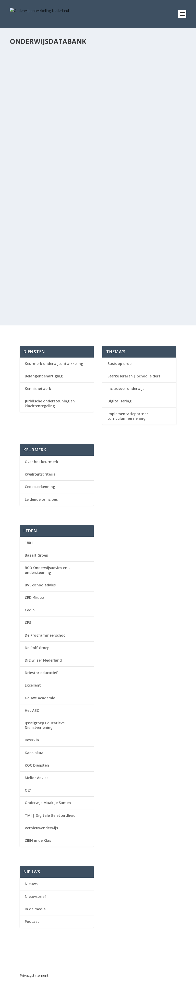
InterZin (32, 740)
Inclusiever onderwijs (125, 388)
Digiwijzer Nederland (43, 660)
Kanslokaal (34, 752)
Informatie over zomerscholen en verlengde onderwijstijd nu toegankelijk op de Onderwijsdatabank (89, 118)
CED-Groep (34, 597)
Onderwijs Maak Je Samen (48, 802)
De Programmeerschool (46, 635)
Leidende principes (41, 499)
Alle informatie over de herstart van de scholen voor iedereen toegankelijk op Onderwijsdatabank (90, 177)
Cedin (30, 610)
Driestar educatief (41, 672)
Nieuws (69, 247)
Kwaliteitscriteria (40, 474)
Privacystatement (34, 975)
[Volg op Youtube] (34, 959)
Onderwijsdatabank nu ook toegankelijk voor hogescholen (87, 287)
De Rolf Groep (37, 647)
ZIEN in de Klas (38, 840)
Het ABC (32, 710)
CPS (28, 622)
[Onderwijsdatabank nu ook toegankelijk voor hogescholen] (96, 276)
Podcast (32, 921)
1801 (29, 542)
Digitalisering (119, 401)
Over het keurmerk (41, 461)
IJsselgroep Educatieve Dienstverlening (45, 725)
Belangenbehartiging (44, 376)
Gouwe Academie (40, 697)
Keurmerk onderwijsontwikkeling (54, 363)
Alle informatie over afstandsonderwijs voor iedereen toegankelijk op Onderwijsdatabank (96, 236)
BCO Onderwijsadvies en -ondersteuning (47, 570)
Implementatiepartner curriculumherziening (127, 416)
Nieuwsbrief (35, 896)
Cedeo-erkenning (40, 486)
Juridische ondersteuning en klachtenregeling (50, 403)
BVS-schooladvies (40, 585)
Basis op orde (119, 363)
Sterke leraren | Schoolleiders (133, 376)
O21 (28, 790)
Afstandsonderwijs (49, 247)
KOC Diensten (37, 765)
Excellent (33, 685)
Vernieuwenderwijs (41, 827)
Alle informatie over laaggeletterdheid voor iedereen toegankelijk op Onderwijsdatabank (95, 65)
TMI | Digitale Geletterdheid (50, 815)
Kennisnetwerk (38, 388)
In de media (35, 908)
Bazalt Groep (36, 555)
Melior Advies (36, 777)
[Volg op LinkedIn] (24, 959)
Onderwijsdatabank (48, 75)
